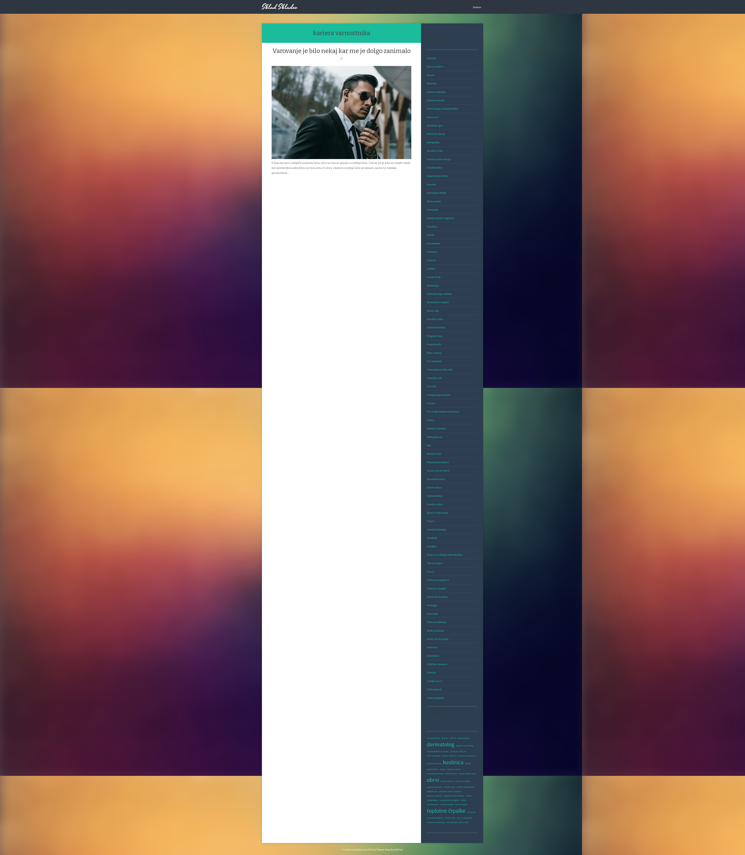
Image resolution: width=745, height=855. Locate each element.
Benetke (432, 83)
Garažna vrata (435, 150)
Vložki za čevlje (435, 630)
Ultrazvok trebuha (437, 597)
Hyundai (431, 184)
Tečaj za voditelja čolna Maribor (445, 554)
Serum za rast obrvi (438, 470)
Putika (430, 420)
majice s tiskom (453, 769)
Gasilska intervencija (439, 159)
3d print (431, 58)
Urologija (432, 605)
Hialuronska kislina (437, 176)
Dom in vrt (432, 117)
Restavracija (434, 453)
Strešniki (432, 538)
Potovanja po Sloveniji (439, 369)
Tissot (430, 571)
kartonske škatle (434, 763)
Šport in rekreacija (437, 512)
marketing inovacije (435, 773)
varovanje (471, 812)
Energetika (433, 142)
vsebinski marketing (436, 822)
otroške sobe (449, 787)
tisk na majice (461, 804)
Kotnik (430, 235)
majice (442, 769)
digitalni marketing (464, 745)
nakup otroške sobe (467, 773)
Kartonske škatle (436, 193)
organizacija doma (435, 787)
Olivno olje (433, 310)
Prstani (431, 403)
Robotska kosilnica (438, 462)
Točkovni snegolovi (438, 580)
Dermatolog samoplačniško (442, 108)
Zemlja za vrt (434, 681)
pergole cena (432, 791)
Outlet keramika (436, 327)
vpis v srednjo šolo (464, 818)
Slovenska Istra (436, 479)
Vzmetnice (433, 656)
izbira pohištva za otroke (437, 751)
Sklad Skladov (280, 7)
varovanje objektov (435, 818)
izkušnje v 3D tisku (458, 751)
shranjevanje (432, 804)
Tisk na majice (435, 563)
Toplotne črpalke (436, 588)
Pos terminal (434, 361)
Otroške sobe (435, 319)
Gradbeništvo (435, 167)
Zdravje (431, 672)
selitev (463, 800)
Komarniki (432, 209)
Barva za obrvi (435, 66)
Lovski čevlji (434, 277)
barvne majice (463, 738)
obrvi (433, 779)
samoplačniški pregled (449, 800)
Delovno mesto (435, 100)
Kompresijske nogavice (440, 218)
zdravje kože (451, 822)
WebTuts (398, 849)
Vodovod (432, 647)
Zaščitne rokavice (437, 664)
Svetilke (431, 546)
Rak (429, 445)
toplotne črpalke (446, 810)
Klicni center (434, 201)
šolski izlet (464, 822)
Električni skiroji (436, 134)
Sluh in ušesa (434, 487)
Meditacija (433, 285)
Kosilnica (432, 226)
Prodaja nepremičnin (438, 395)
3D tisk (453, 738)
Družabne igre (435, 125)
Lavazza (431, 260)
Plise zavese (434, 353)
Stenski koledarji (436, 529)
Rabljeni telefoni (436, 428)
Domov (477, 7)
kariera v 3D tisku (449, 756)
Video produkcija (436, 622)
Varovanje (432, 613)
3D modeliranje (433, 738)
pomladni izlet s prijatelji (450, 791)
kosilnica (453, 762)
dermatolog (440, 744)
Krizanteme (433, 243)
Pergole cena (434, 336)
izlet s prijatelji (433, 756)
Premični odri (434, 378)
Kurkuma (432, 252)
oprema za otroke (462, 781)
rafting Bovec (432, 800)
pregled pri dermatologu (453, 795)
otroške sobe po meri (465, 787)
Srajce (430, 521)
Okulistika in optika (438, 302)
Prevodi (431, 386)
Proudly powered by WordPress (358, 849)
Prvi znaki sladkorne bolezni (443, 411)
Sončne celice (435, 504)
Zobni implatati (435, 698)
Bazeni (431, 75)
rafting (468, 795)
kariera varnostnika (467, 756)
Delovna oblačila (436, 92)
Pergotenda (434, 344)
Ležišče (431, 268)
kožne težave (432, 769)
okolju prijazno (447, 781)
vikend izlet (450, 818)
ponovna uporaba (434, 795)
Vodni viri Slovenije (438, 639)
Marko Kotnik (451, 773)
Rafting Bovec (435, 437)
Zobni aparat (434, 689)
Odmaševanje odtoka (439, 294)
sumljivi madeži (447, 804)
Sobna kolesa (435, 496)
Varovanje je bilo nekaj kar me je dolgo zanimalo (341, 51)
